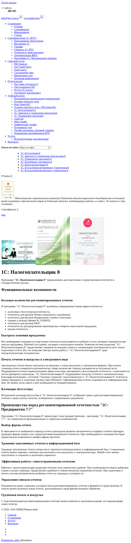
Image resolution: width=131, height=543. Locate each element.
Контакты (13, 141)
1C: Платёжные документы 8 (36, 161)
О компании (14, 23)
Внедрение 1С (22, 43)
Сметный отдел (16, 61)
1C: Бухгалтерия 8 (30, 153)
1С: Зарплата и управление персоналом (35, 113)
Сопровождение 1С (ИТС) (22, 38)
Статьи (18, 35)
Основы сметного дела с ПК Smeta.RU (35, 107)
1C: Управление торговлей (28, 116)
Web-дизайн (20, 121)
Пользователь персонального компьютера (37, 98)
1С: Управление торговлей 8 (36, 159)
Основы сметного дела (26, 101)
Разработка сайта (10, 540)
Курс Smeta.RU (22, 104)
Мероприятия (21, 32)
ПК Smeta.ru (20, 64)
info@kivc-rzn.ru (10, 18)
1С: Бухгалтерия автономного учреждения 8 (44, 167)
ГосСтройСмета (22, 67)
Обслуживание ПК (24, 87)
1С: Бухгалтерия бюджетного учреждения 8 (44, 170)
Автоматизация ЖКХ (26, 55)
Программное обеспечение (28, 41)
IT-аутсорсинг (15, 81)
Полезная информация (26, 78)
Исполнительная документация (31, 139)
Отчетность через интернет (29, 52)
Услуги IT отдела (23, 90)
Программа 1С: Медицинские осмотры (35, 58)
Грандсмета (20, 69)
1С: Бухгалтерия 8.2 (25, 110)
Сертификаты (21, 29)
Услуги (11, 136)
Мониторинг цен (23, 75)
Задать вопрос (9, 2)
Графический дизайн (25, 124)
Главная (12, 515)
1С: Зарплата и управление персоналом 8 (43, 156)
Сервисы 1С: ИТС (24, 49)
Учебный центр (16, 95)
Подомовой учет (23, 127)
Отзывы (18, 26)
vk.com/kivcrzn (32, 18)
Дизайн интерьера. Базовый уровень (34, 130)
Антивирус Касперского (27, 92)
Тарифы (18, 46)
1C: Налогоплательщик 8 (34, 164)
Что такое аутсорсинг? (26, 84)
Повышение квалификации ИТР (32, 133)
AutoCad (18, 118)
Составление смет (24, 72)
